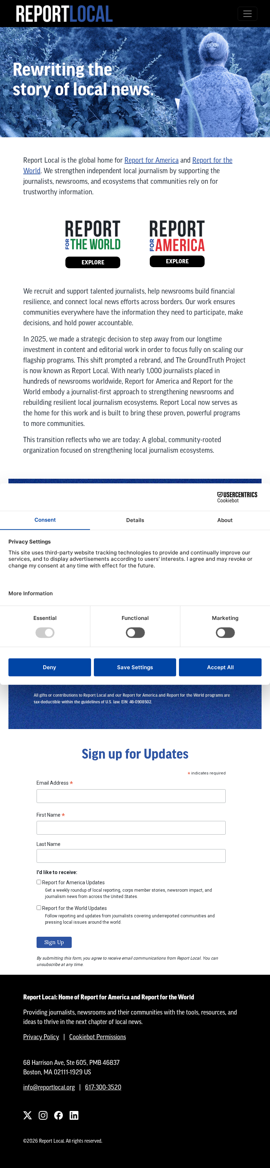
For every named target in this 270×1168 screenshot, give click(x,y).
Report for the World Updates (74, 908)
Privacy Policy (41, 1037)
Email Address (55, 784)
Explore (93, 262)
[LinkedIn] (74, 1115)
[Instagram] (43, 1115)
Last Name (48, 844)
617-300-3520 (103, 1087)
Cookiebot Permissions (97, 1037)
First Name (51, 816)
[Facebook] (58, 1115)
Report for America (151, 160)
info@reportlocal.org (49, 1087)
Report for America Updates (73, 882)
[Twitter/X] (27, 1115)
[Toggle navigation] (247, 14)
